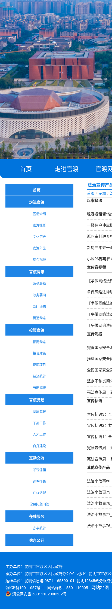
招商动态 (39, 341)
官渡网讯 (36, 271)
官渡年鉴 (39, 248)
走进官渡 (67, 168)
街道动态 (39, 317)
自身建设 (39, 445)
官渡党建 (36, 399)
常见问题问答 (39, 504)
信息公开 (36, 540)
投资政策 (39, 353)
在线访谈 (39, 492)
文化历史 (39, 236)
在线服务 (36, 516)
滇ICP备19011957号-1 (24, 587)
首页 (26, 168)
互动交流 (36, 458)
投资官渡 (36, 330)
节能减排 (39, 387)
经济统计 (39, 376)
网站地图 (100, 587)
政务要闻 (39, 295)
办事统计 (39, 528)
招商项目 (39, 364)
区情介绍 (39, 213)
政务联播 (39, 283)
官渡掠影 (39, 225)
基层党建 (39, 411)
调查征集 (39, 481)
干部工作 (39, 423)
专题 (102, 193)
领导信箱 (39, 469)
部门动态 (39, 306)
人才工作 (39, 434)
